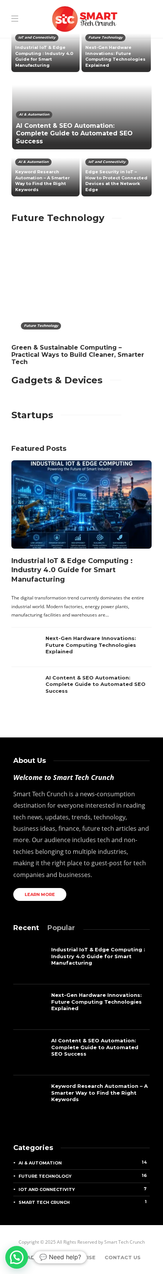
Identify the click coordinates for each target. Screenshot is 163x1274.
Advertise (80, 1257)
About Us (41, 1257)
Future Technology (105, 37)
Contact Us (123, 1257)
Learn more (40, 894)
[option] (81, 114)
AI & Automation (34, 114)
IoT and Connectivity (36, 37)
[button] (16, 1257)
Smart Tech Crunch (83, 1202)
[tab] (26, 928)
